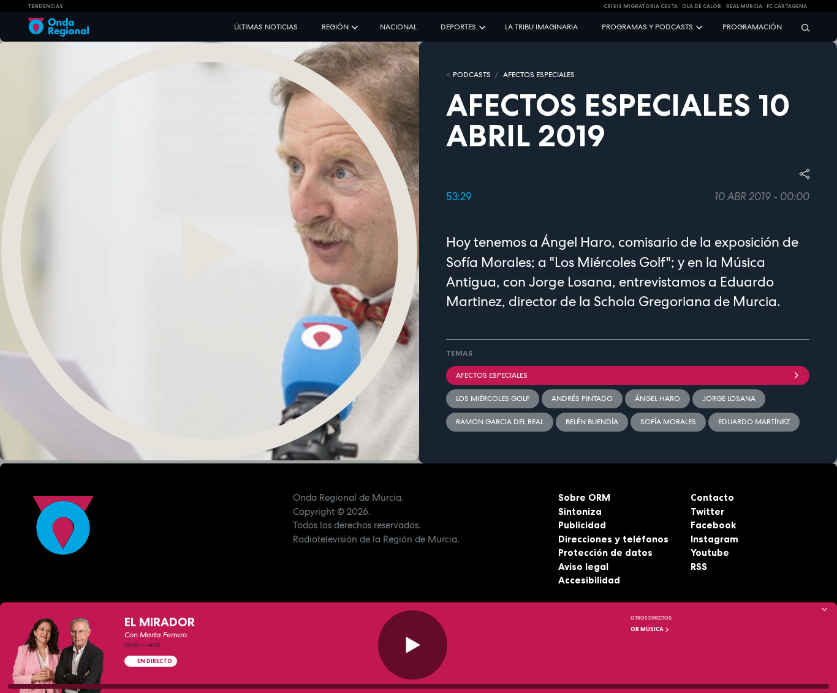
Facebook (713, 525)
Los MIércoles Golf (492, 398)
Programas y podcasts (647, 27)
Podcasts (472, 75)
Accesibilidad (589, 580)
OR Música (648, 629)
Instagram (714, 539)
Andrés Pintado (582, 398)
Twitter (707, 511)
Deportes (458, 27)
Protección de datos (605, 552)
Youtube (710, 552)
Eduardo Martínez (754, 422)
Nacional (398, 27)
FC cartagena (787, 6)
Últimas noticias (266, 27)
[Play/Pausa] (412, 645)
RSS (699, 566)
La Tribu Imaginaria (541, 27)
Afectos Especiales (539, 75)
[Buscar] (801, 27)
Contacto (712, 497)
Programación (752, 27)
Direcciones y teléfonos (613, 539)
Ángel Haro (657, 398)
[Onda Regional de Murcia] (58, 27)
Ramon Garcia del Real (499, 422)
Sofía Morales (668, 422)
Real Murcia (744, 6)
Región (335, 27)
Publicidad (582, 525)
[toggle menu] (356, 27)
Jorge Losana (729, 398)
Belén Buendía (592, 422)
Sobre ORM (584, 497)
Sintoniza (580, 511)
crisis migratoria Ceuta (641, 6)
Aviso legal (583, 566)
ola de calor (701, 6)
